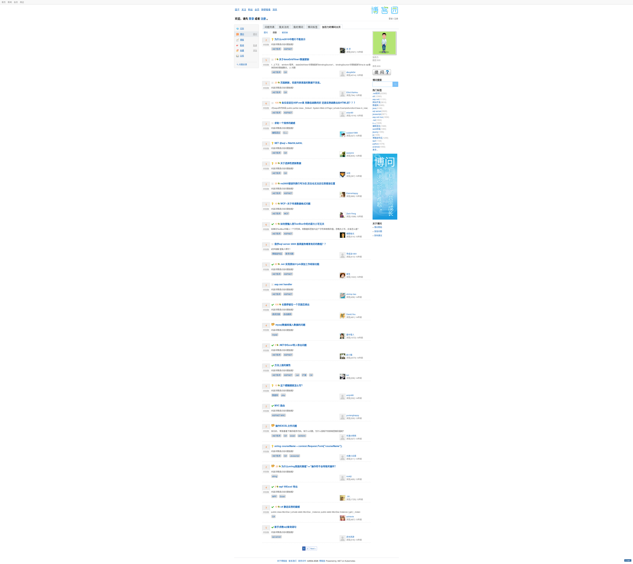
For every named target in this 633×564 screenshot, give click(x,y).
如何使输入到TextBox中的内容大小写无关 (302, 223)
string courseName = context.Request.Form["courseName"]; (308, 446)
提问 (255, 34)
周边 (22, 2)
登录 (251, 18)
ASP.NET (288, 48)
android (379, 146)
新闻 (10, 2)
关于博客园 (282, 560)
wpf (377, 140)
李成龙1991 (351, 253)
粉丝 (250, 9)
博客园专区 (277, 253)
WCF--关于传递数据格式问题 (295, 203)
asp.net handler (283, 284)
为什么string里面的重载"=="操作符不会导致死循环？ (309, 466)
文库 (242, 55)
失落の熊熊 (351, 435)
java (377, 108)
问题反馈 (243, 64)
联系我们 (293, 560)
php (283, 395)
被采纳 (285, 32)
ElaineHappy (352, 193)
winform (301, 435)
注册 (263, 18)
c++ (377, 123)
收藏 (242, 50)
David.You (351, 314)
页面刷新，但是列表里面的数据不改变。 (301, 82)
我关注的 (284, 27)
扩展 (304, 375)
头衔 (348, 173)
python (379, 143)
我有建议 (378, 235)
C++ (285, 132)
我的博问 (298, 27)
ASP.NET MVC (278, 415)
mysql (274, 334)
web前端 (379, 128)
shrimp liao (351, 294)
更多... (375, 149)
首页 (4, 2)
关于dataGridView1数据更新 (294, 59)
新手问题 (289, 253)
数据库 (275, 395)
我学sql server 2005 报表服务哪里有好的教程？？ (300, 243)
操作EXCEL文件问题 (286, 425)
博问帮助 (378, 227)
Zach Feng (351, 213)
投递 (255, 45)
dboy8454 (350, 72)
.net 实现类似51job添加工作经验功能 (299, 264)
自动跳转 (287, 314)
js (376, 134)
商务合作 (302, 560)
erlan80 (349, 112)
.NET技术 (276, 48)
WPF (274, 496)
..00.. (348, 496)
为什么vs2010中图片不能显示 (289, 39)
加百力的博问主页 (331, 27)
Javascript (294, 455)
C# (285, 72)
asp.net (379, 99)
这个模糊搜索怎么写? (291, 385)
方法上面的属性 (282, 365)
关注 (243, 9)
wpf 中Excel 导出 (288, 486)
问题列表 (270, 27)
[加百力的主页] (385, 43)
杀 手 (348, 48)
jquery (378, 131)
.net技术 (380, 93)
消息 (274, 9)
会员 (16, 2)
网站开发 (379, 102)
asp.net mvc (381, 117)
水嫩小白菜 (351, 455)
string (274, 476)
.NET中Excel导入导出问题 (293, 345)
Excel (282, 496)
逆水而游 (350, 536)
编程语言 (276, 132)
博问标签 (313, 27)
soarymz (350, 152)
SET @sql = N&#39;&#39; (288, 143)
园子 (237, 9)
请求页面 (276, 314)
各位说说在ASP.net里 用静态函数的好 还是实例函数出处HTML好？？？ (319, 102)
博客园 (322, 560)
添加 (255, 50)
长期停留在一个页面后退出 (295, 304)
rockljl (349, 476)
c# (377, 96)
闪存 (242, 28)
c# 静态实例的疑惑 (290, 506)
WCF (286, 213)
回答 (275, 32)
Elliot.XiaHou (352, 92)
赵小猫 (349, 354)
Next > (313, 548)
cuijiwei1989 (352, 132)
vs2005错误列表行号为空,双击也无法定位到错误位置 (307, 183)
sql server (276, 536)
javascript (380, 114)
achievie (350, 516)
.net (297, 375)
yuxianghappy (352, 415)
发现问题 (378, 231)
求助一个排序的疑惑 (284, 122)
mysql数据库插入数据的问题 (290, 324)
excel (292, 435)
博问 (242, 34)
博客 (242, 39)
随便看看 (266, 9)
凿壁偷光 (350, 233)
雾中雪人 (350, 334)
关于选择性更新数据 (290, 163)
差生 (348, 274)
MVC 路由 (279, 405)
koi (347, 375)
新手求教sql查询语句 (285, 526)
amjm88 (350, 395)
